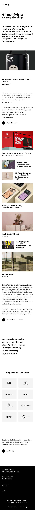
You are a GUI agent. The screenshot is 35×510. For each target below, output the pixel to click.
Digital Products (9, 353)
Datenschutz (6, 485)
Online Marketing (10, 351)
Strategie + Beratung (11, 348)
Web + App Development (13, 345)
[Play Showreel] (17, 60)
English (4, 491)
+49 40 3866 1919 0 (7, 470)
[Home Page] (5, 4)
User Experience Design (13, 339)
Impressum (5, 484)
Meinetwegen (24, 507)
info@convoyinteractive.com (11, 471)
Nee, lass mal (12, 507)
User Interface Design (12, 342)
